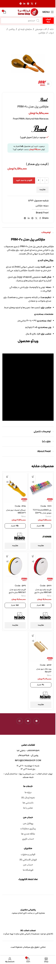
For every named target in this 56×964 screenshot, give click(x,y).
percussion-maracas (46, 209)
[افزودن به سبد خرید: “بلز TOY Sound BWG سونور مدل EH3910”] (33, 476)
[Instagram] (19, 721)
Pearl (46, 213)
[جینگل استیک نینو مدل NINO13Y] (15, 488)
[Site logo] (28, 12)
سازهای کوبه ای (25, 29)
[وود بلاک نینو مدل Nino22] (41, 647)
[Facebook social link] (35, 4)
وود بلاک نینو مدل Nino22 (43, 670)
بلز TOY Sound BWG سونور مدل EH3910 (42, 512)
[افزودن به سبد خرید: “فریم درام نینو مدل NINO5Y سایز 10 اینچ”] (7, 556)
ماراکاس (41, 33)
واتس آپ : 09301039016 (28, 755)
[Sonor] (46, 536)
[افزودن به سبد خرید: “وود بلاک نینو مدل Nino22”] (33, 635)
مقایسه (42, 189)
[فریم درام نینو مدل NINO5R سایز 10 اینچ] (41, 567)
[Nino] (20, 536)
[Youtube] (28, 721)
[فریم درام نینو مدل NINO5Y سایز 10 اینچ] (15, 567)
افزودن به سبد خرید (24, 180)
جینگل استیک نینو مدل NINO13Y (16, 512)
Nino (23, 516)
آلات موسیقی (41, 29)
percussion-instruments (42, 209)
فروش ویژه (48, 20)
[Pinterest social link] (28, 4)
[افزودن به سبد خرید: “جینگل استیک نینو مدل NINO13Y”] (7, 476)
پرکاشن (12, 29)
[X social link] (32, 4)
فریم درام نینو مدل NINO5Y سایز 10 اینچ (17, 591)
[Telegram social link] (21, 4)
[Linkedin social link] (24, 4)
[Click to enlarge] (48, 83)
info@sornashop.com (28, 760)
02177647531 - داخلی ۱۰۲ (28, 750)
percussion (40, 209)
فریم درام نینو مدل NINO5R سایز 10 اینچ (42, 591)
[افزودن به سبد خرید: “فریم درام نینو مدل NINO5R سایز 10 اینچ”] (33, 556)
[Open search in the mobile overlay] (21, 21)
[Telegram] (36, 721)
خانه (52, 29)
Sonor (48, 516)
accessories (37, 209)
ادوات (51, 33)
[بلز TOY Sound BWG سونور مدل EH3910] (41, 488)
